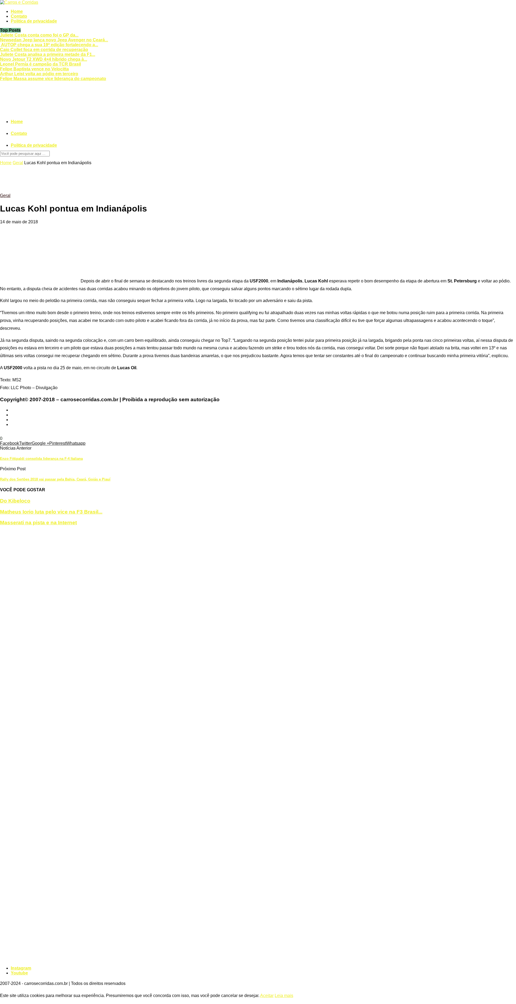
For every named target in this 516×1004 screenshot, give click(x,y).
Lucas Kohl (34, 433)
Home (17, 11)
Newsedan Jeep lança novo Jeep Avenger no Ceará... (54, 40)
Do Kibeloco (15, 501)
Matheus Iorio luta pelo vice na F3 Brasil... (51, 512)
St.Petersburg (76, 433)
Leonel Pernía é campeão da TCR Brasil (40, 64)
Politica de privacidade (34, 21)
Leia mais (284, 995)
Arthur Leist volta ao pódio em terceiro (39, 73)
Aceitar (267, 995)
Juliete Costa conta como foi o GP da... (39, 35)
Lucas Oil (54, 433)
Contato (19, 16)
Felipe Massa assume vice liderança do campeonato (53, 78)
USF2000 (98, 433)
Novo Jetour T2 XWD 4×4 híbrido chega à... (43, 59)
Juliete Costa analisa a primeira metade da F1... (47, 54)
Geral (18, 162)
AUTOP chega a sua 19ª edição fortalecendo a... (49, 44)
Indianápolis (11, 433)
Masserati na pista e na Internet (38, 522)
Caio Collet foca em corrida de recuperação (44, 49)
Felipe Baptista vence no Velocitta (34, 69)
